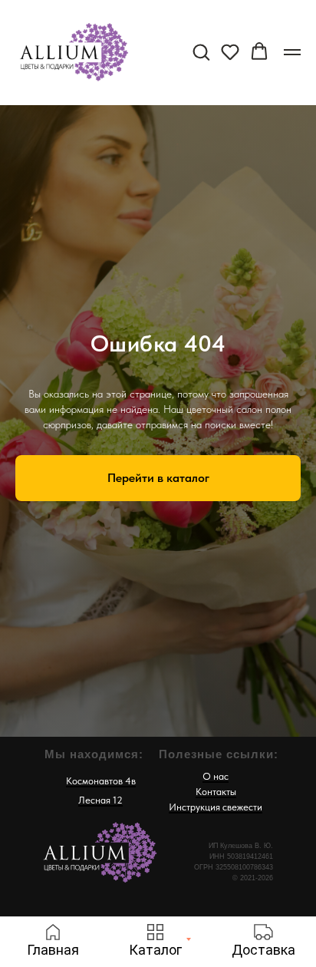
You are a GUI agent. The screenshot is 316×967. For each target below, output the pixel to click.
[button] (201, 51)
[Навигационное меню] (292, 52)
